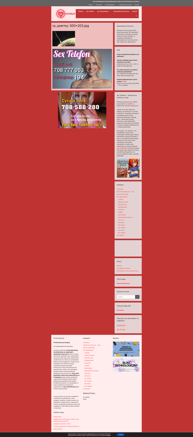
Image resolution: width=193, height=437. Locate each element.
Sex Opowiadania (109, 4)
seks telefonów (122, 148)
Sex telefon (120, 235)
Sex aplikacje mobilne (123, 268)
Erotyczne (121, 209)
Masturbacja (122, 215)
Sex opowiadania (122, 197)
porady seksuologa (122, 194)
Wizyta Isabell (58, 429)
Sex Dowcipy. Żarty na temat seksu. (128, 271)
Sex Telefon (99, 4)
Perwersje (121, 222)
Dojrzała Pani (57, 416)
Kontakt (137, 4)
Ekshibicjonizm (122, 207)
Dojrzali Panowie (123, 202)
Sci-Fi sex (121, 330)
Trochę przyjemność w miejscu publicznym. (67, 426)
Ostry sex (121, 220)
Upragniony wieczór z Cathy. (62, 424)
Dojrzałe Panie (122, 204)
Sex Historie (121, 227)
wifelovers (121, 325)
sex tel (124, 81)
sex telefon (128, 104)
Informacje (120, 189)
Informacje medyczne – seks (125, 191)
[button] (136, 16)
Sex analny (121, 225)
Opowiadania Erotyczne (125, 4)
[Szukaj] (137, 297)
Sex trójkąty (121, 233)
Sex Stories (120, 310)
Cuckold (120, 199)
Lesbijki (120, 212)
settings (108, 435)
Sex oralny (121, 230)
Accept (120, 434)
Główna (91, 4)
